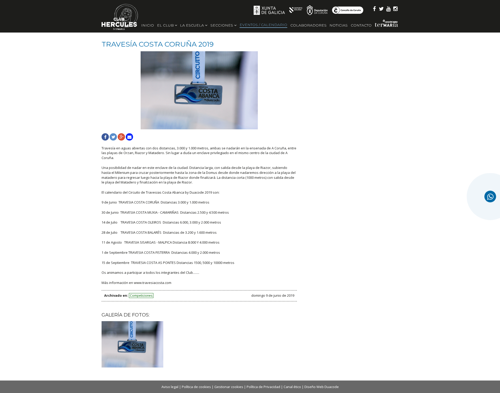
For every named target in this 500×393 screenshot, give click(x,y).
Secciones (222, 25)
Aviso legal (169, 386)
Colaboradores (308, 25)
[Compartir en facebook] (105, 137)
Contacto (361, 25)
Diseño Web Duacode (321, 386)
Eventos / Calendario (263, 24)
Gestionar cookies (228, 386)
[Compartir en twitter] (113, 137)
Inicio (147, 25)
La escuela (192, 25)
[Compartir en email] (129, 137)
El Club (166, 25)
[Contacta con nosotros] (490, 196)
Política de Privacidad (263, 386)
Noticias (338, 25)
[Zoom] (199, 90)
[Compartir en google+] (121, 137)
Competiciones (141, 295)
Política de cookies (196, 386)
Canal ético (292, 386)
